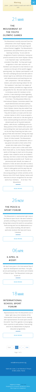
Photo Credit (23, 384)
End (27, 347)
